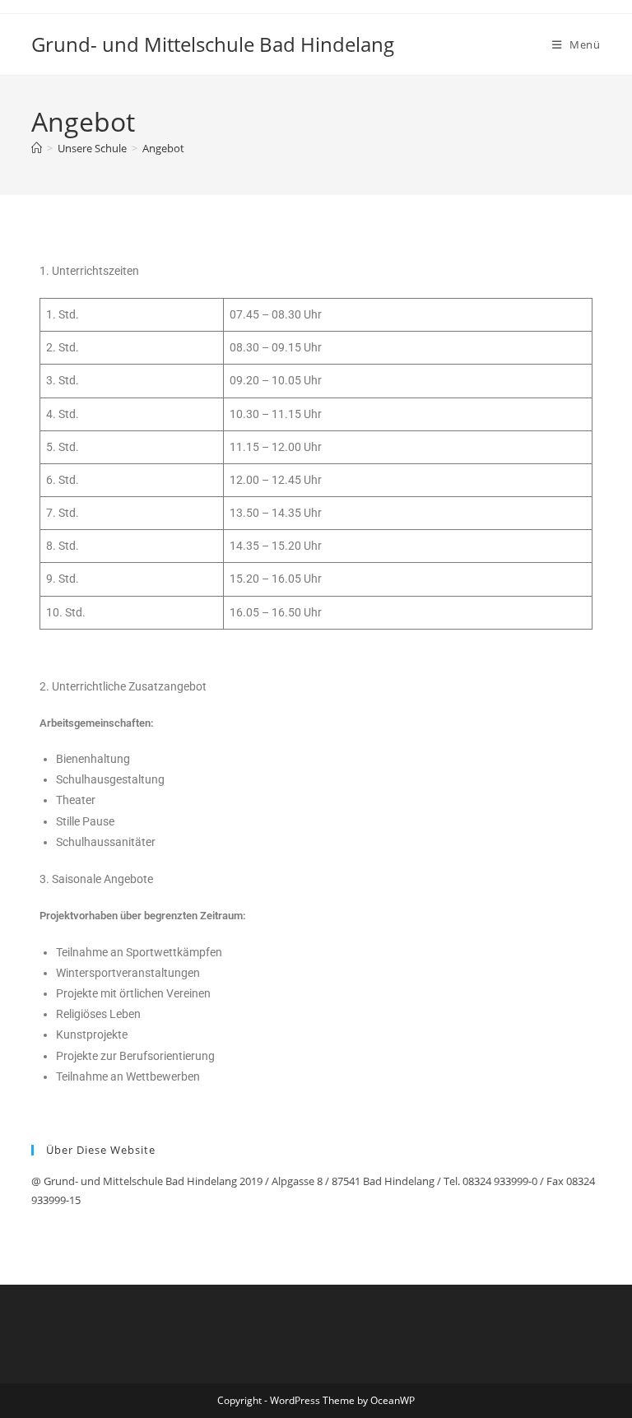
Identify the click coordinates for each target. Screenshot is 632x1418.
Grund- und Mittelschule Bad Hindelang (212, 44)
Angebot (163, 148)
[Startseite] (36, 148)
